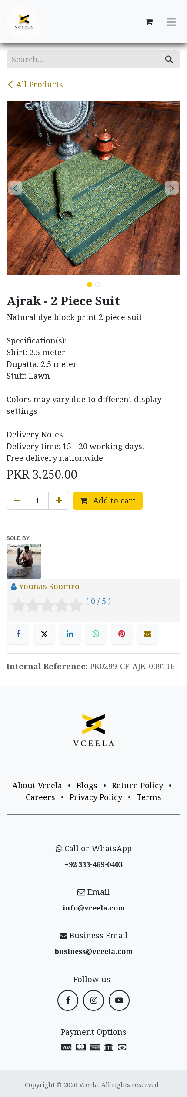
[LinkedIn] (70, 634)
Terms (149, 797)
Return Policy (137, 785)
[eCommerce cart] (148, 21)
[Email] (147, 634)
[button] (15, 188)
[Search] (169, 59)
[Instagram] (93, 1000)
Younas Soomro (49, 586)
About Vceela (37, 785)
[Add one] (58, 501)
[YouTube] (119, 1000)
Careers (40, 797)
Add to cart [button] (113, 500)
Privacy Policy (96, 797)
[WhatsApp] (95, 634)
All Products (39, 84)
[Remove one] (17, 501)
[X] (44, 634)
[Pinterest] (121, 634)
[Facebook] (18, 634)
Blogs (87, 785)
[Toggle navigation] (171, 22)
